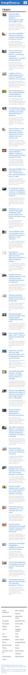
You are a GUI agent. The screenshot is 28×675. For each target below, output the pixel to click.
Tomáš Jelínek (18, 515)
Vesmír (4, 659)
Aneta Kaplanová (19, 400)
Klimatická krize (20, 621)
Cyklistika (18, 654)
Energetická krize (20, 642)
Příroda (4, 648)
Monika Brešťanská (19, 439)
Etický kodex (14, 665)
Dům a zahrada (19, 611)
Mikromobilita (19, 651)
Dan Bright (17, 418)
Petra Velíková (18, 24)
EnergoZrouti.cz (18, 671)
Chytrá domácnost (5, 611)
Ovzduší (4, 637)
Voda (16, 634)
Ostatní (17, 627)
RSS (21, 667)
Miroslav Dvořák (19, 118)
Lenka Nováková (18, 570)
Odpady (4, 627)
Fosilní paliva (19, 624)
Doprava (17, 614)
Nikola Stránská (18, 534)
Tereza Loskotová (19, 81)
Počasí (4, 642)
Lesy (3, 634)
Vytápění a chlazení (18, 630)
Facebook (12, 667)
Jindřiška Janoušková (19, 198)
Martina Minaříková (20, 341)
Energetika (5, 621)
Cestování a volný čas (7, 652)
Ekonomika (5, 624)
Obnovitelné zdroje (18, 617)
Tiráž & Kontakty (5, 665)
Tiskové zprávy (6, 657)
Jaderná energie (6, 645)
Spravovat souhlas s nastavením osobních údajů (13, 670)
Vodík (17, 637)
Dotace (17, 645)
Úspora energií (19, 640)
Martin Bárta (17, 551)
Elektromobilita (7, 616)
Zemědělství (6, 640)
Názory (17, 648)
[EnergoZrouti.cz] (10, 2)
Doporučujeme (19, 657)
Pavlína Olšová (18, 221)
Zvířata (4, 629)
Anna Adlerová (17, 41)
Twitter (17, 667)
